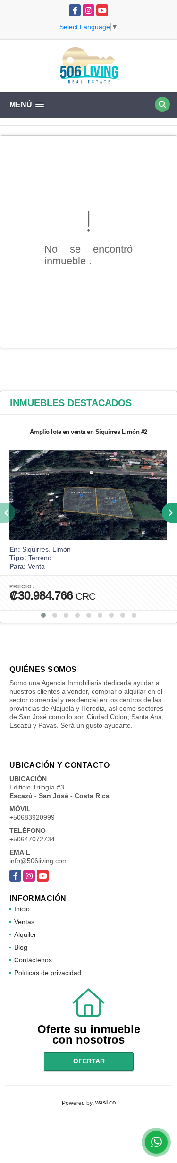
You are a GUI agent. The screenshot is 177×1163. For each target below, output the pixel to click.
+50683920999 (32, 817)
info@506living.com (38, 861)
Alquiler (25, 934)
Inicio (22, 909)
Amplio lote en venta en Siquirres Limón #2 (88, 431)
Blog (20, 947)
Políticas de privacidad (47, 972)
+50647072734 (32, 839)
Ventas (24, 921)
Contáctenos (33, 960)
